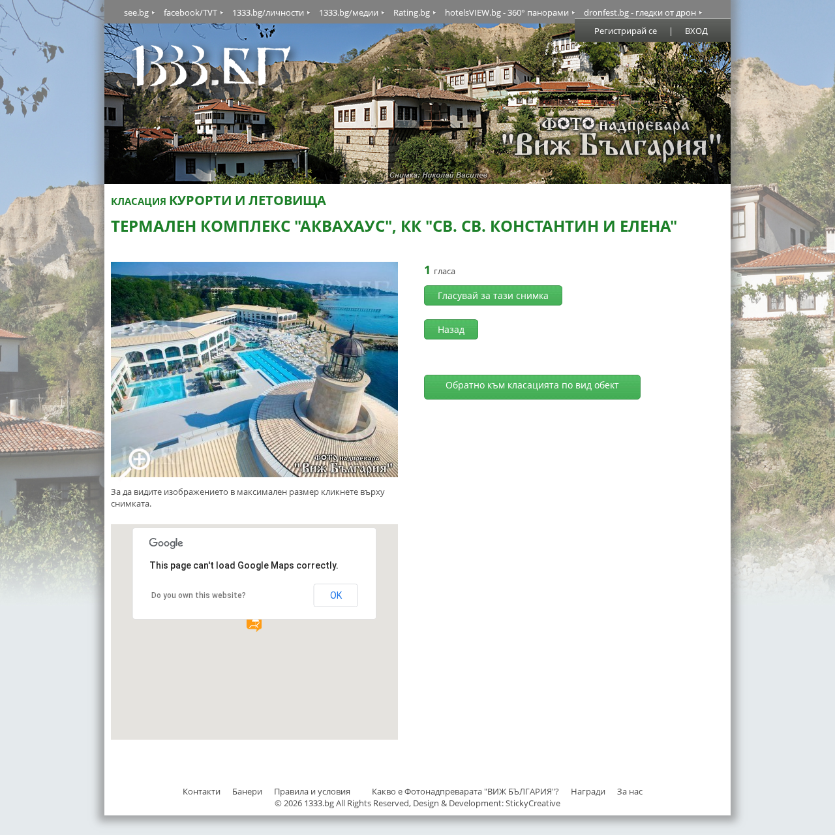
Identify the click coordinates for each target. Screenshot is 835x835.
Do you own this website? (198, 595)
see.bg (136, 12)
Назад (451, 329)
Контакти (201, 791)
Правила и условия (312, 791)
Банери (248, 791)
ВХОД (696, 31)
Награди (588, 791)
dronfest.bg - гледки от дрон (640, 12)
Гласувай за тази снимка (493, 295)
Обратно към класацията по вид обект (532, 385)
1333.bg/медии (348, 12)
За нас (630, 791)
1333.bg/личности (268, 12)
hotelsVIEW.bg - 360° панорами (507, 12)
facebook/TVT (190, 12)
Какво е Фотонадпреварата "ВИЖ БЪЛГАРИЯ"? (465, 791)
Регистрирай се (625, 31)
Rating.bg (411, 12)
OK (336, 595)
